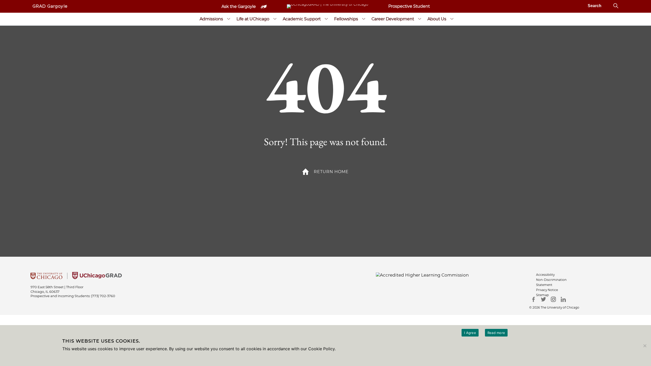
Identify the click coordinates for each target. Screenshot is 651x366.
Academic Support (302, 19)
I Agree (470, 333)
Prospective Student (409, 6)
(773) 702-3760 (103, 296)
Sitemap (542, 295)
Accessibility (545, 275)
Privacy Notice (547, 290)
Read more (496, 333)
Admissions (211, 19)
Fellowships (346, 19)
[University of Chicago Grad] (97, 277)
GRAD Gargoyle (50, 6)
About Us (436, 19)
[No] (644, 345)
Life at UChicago (252, 19)
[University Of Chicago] (46, 277)
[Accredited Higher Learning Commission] (422, 275)
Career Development (393, 19)
